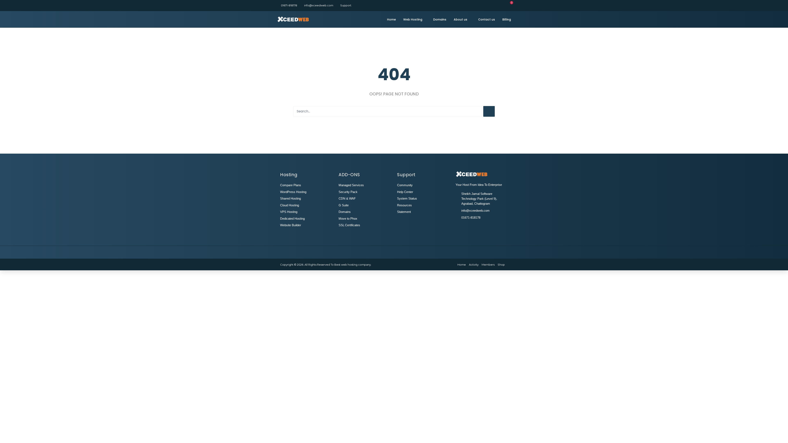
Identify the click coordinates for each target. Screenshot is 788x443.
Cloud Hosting (289, 205)
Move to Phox (348, 218)
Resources (404, 205)
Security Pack (348, 192)
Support (345, 5)
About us (460, 19)
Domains (439, 19)
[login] (497, 5)
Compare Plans (290, 185)
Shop (501, 264)
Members (488, 264)
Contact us (486, 19)
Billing (506, 19)
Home (391, 19)
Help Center (405, 192)
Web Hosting (412, 19)
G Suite (344, 205)
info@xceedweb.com (318, 5)
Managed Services (351, 185)
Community (405, 185)
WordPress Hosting (293, 192)
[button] (509, 5)
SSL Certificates (349, 225)
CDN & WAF (347, 198)
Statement (404, 212)
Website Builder (290, 225)
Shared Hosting (290, 198)
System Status (407, 198)
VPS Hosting (288, 212)
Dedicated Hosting (292, 218)
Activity (474, 264)
